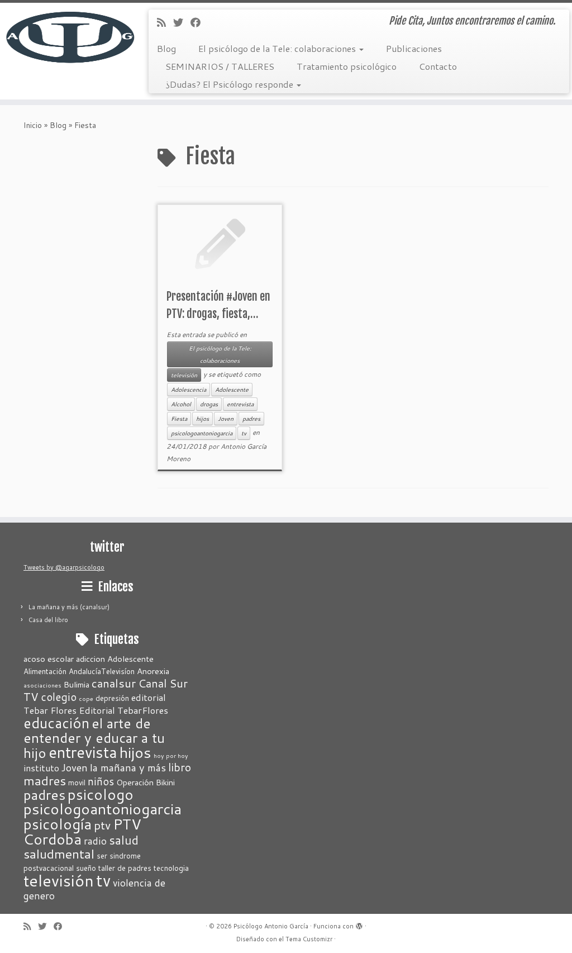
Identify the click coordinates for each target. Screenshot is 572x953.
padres (251, 419)
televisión (184, 375)
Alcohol (181, 404)
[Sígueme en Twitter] (181, 22)
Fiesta (179, 419)
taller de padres (124, 868)
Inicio (32, 125)
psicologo (101, 794)
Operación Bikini (145, 782)
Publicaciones (414, 48)
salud (124, 839)
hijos (202, 419)
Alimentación (44, 671)
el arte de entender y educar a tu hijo (94, 737)
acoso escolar (48, 659)
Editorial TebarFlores (123, 710)
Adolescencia (188, 389)
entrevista (240, 404)
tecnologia (171, 868)
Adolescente (232, 389)
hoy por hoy (171, 755)
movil (76, 782)
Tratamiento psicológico (347, 66)
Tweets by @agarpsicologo (63, 567)
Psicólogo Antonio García (270, 926)
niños (101, 781)
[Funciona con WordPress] (359, 924)
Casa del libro (48, 619)
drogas (209, 404)
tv (243, 433)
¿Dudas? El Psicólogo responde (230, 84)
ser (102, 856)
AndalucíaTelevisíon (102, 671)
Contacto (438, 66)
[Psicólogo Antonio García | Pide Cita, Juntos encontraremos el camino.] (67, 36)
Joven (225, 419)
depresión (112, 698)
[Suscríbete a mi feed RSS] (165, 22)
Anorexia (153, 671)
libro (179, 767)
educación (56, 723)
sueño (86, 868)
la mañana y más (128, 767)
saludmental (58, 853)
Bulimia (76, 684)
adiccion (90, 659)
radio (95, 841)
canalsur (114, 683)
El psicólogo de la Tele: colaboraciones (278, 48)
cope (86, 698)
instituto (41, 767)
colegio (59, 696)
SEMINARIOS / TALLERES (219, 66)
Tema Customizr (308, 939)
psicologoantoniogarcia (201, 433)
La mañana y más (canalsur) (68, 607)
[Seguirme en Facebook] (199, 22)
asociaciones (42, 685)
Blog (166, 48)
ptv (102, 825)
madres (44, 780)
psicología (57, 823)
